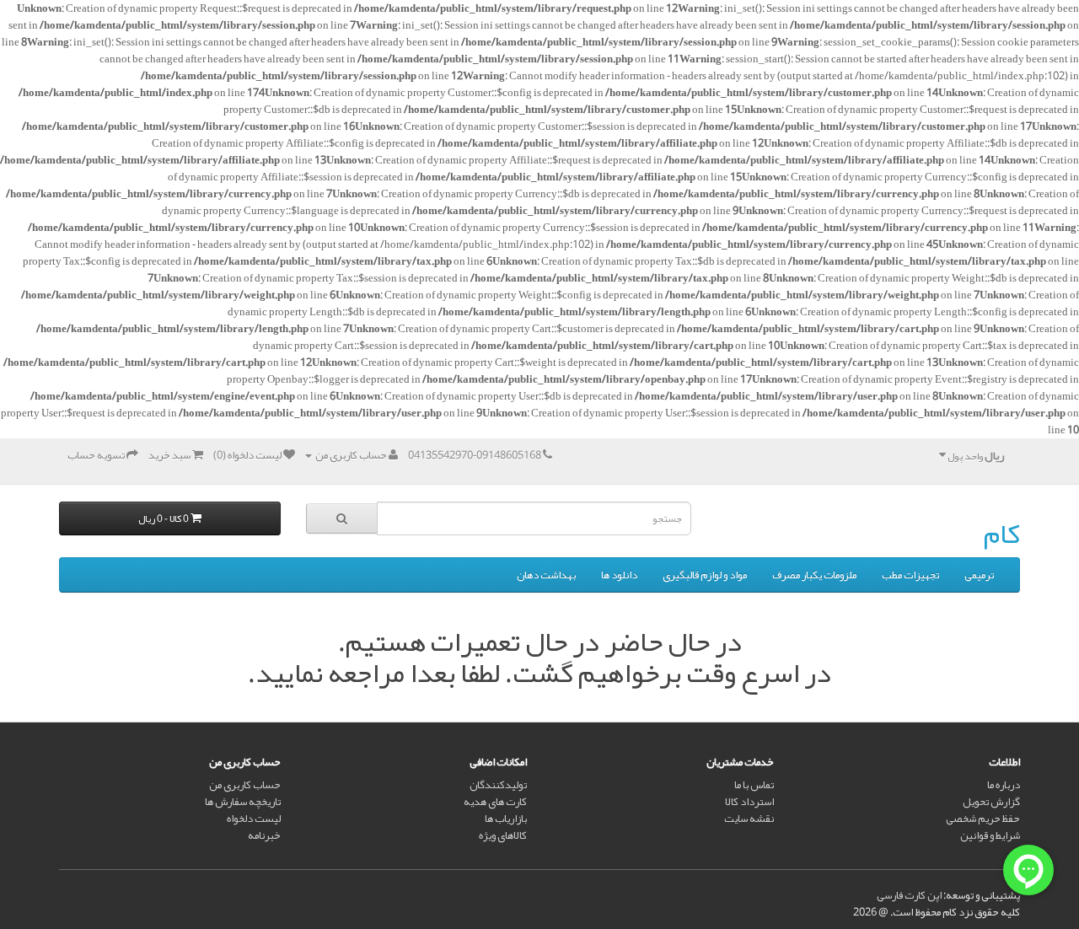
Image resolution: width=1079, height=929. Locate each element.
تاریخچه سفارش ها (243, 802)
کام (1002, 533)
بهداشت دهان (546, 575)
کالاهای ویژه (503, 835)
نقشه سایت (749, 819)
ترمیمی (979, 575)
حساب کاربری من (245, 785)
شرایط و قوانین (990, 835)
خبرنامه (264, 835)
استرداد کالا (749, 802)
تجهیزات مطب (910, 575)
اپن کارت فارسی (909, 895)
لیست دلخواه (254, 819)
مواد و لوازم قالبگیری (705, 575)
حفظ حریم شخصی (983, 819)
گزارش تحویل (991, 802)
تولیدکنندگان (498, 785)
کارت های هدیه (495, 802)
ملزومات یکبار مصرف (814, 575)
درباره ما (1003, 785)
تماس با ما (754, 785)
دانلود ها (619, 575)
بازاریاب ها (506, 819)
